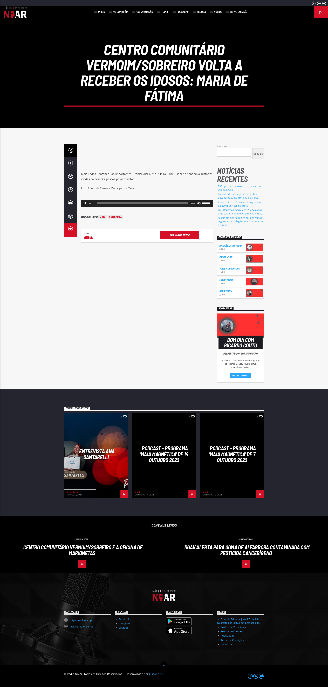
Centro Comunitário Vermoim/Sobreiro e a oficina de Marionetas (82, 550)
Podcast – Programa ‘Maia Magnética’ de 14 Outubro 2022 (164, 454)
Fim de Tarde (226, 280)
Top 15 (164, 11)
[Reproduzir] (85, 203)
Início (101, 11)
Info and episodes (240, 375)
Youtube (123, 627)
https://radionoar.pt (81, 620)
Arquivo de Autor (180, 235)
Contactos (226, 644)
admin (88, 237)
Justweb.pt (156, 674)
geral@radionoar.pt (81, 626)
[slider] (206, 203)
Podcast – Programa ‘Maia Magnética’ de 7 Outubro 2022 (232, 454)
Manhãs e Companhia (230, 245)
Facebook (124, 619)
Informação (120, 11)
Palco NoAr (225, 257)
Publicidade (227, 635)
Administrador (74, 492)
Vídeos (218, 11)
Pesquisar (222, 146)
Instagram (125, 623)
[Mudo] (199, 203)
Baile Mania (226, 291)
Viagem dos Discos (229, 268)
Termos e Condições (232, 640)
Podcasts (182, 11)
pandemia (115, 217)
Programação (144, 11)
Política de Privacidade (234, 627)
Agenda (201, 11)
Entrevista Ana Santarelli (96, 454)
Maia (102, 217)
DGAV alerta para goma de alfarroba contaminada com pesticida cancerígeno (247, 550)
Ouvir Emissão (238, 11)
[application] (147, 203)
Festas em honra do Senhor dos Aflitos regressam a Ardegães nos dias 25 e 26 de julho (240, 221)
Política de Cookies (231, 631)
